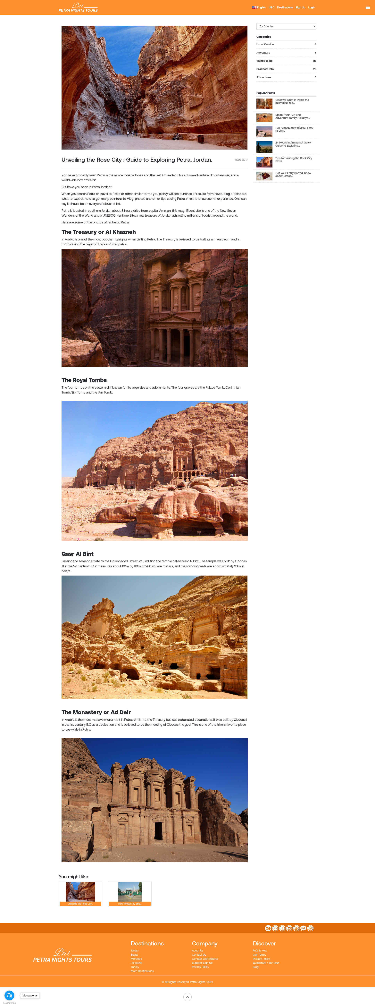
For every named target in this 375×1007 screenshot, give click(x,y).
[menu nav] (367, 7)
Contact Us (199, 954)
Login (311, 7)
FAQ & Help (260, 950)
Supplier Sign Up (202, 962)
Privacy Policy (200, 966)
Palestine (136, 962)
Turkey (135, 966)
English (261, 7)
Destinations (285, 7)
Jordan (135, 950)
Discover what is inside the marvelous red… (292, 101)
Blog (255, 966)
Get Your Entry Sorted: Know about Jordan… (293, 174)
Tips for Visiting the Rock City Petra (293, 160)
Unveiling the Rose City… (80, 903)
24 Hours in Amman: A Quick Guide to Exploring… (293, 144)
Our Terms (259, 954)
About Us (197, 950)
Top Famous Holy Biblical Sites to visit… (294, 129)
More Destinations (142, 971)
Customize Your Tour (266, 962)
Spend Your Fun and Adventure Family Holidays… (292, 116)
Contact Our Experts (205, 958)
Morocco (136, 958)
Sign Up (300, 7)
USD (271, 7)
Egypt (134, 954)
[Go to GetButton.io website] (9, 1003)
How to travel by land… (129, 903)
